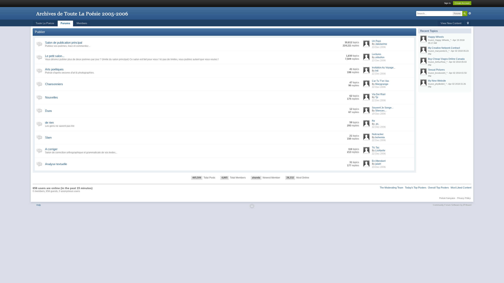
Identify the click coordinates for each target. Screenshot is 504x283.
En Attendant (378, 161)
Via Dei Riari (378, 94)
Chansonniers (54, 84)
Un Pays (376, 41)
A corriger (51, 149)
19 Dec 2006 (379, 113)
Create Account (462, 3)
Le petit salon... (54, 56)
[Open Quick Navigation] (468, 23)
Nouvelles (51, 97)
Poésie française (447, 198)
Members (82, 23)
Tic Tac (375, 147)
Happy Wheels (436, 37)
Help (38, 205)
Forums (65, 23)
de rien (49, 122)
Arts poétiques (54, 69)
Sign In (447, 3)
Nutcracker (378, 134)
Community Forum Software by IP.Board (452, 205)
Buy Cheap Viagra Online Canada (446, 59)
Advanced (469, 13)
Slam (48, 137)
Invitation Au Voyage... (383, 67)
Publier (40, 32)
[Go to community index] (82, 11)
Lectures (376, 54)
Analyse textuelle (56, 164)
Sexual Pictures (436, 69)
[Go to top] (252, 206)
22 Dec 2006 (379, 73)
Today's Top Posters (415, 187)
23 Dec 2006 (379, 47)
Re (373, 120)
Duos (48, 110)
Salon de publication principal (63, 42)
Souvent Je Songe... (382, 107)
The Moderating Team (391, 187)
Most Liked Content (461, 187)
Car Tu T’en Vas (380, 81)
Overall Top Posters (438, 187)
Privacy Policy (464, 198)
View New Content (451, 23)
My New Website (437, 80)
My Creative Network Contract (444, 48)
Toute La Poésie (45, 23)
